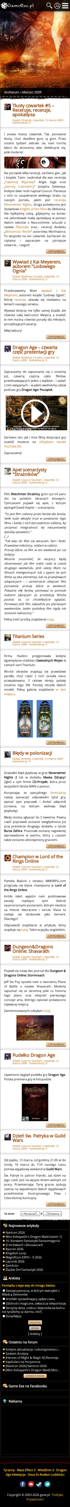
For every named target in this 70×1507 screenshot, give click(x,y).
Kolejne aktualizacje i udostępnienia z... (33, 1349)
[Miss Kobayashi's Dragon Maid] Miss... (33, 1370)
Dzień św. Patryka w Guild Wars (39, 1138)
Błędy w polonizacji (32, 753)
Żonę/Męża (13, 1316)
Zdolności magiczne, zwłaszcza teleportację (36, 1303)
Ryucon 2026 (15, 1249)
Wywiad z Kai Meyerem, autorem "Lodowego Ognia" (37, 266)
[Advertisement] (35, 49)
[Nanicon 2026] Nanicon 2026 (26, 1366)
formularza (58, 793)
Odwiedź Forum (35, 1376)
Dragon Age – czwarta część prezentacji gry (35, 349)
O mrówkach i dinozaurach (24, 1245)
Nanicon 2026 (15, 1232)
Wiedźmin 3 (46, 1470)
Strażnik (26, 120)
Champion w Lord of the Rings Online (38, 858)
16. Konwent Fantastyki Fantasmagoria (33, 1241)
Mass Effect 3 (26, 1470)
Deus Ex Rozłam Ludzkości (46, 1474)
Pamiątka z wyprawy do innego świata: (28, 1285)
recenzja (20, 300)
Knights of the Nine (33, 209)
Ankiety (35, 1334)
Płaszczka (22, 227)
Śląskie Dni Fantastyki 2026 (24, 1270)
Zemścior (12, 1265)
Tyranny (9, 1470)
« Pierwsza (28, 1213)
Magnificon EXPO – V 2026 (24, 1257)
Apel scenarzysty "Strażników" (29, 471)
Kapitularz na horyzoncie (23, 1362)
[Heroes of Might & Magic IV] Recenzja (32, 1358)
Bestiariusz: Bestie (18, 231)
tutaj (50, 619)
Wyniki (35, 1328)
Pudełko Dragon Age (34, 1055)
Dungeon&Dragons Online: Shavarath (33, 948)
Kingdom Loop (16, 1253)
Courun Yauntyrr (31, 480)
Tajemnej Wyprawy (19, 182)
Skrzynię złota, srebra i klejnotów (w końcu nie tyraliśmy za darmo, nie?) (33, 1310)
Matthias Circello (31, 276)
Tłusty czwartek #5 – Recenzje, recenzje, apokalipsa (33, 109)
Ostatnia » (55, 1213)
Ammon (26, 758)
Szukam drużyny (17, 1353)
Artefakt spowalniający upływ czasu (30, 1299)
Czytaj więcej (56, 251)
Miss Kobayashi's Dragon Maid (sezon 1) (34, 1237)
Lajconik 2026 (15, 1261)
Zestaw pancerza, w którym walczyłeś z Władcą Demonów (31, 1292)
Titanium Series (28, 636)
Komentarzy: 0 (21, 122)
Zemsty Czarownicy (19, 186)
